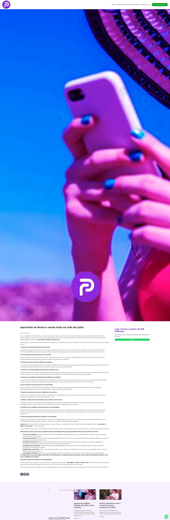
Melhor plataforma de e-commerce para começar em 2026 (59, 505)
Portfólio (119, 4)
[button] (21, 474)
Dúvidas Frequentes (135, 4)
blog (149, 4)
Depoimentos (125, 4)
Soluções (114, 4)
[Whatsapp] (166, 516)
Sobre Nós (144, 4)
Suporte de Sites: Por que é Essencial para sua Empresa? (110, 505)
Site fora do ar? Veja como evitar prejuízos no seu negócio (85, 505)
